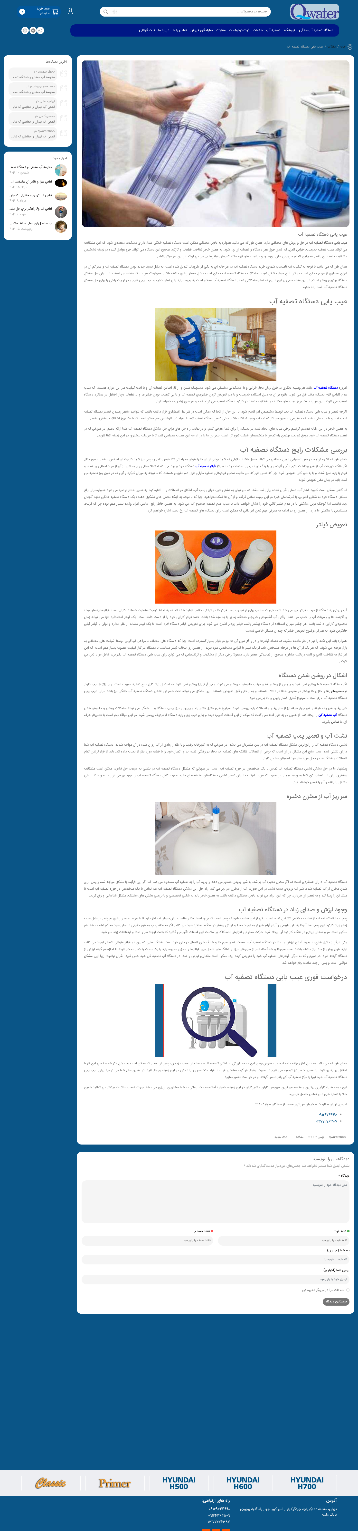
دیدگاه (343, 1176)
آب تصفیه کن (328, 715)
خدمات (258, 30)
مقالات (221, 30)
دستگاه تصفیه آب (326, 388)
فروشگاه (289, 30)
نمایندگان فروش (201, 30)
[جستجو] (106, 12)
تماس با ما (180, 30)
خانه (343, 47)
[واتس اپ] (40, 30)
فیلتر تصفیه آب (206, 466)
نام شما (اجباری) (338, 1250)
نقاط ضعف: (202, 1231)
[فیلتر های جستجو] (115, 12)
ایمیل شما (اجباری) (336, 1270)
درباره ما (163, 30)
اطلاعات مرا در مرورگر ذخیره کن (323, 1290)
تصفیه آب (273, 30)
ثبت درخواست (239, 30)
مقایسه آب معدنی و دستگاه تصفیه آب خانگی (33, 77)
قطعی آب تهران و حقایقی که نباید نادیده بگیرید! (33, 107)
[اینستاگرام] (25, 30)
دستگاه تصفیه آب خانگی (316, 30)
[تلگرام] (33, 30)
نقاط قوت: (339, 1231)
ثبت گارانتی (147, 30)
